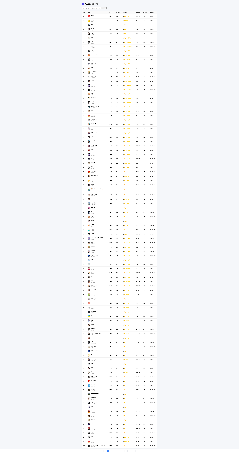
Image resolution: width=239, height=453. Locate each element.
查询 (102, 8)
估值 (105, 8)
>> (136, 451)
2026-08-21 (152, 16)
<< (102, 451)
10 (131, 451)
